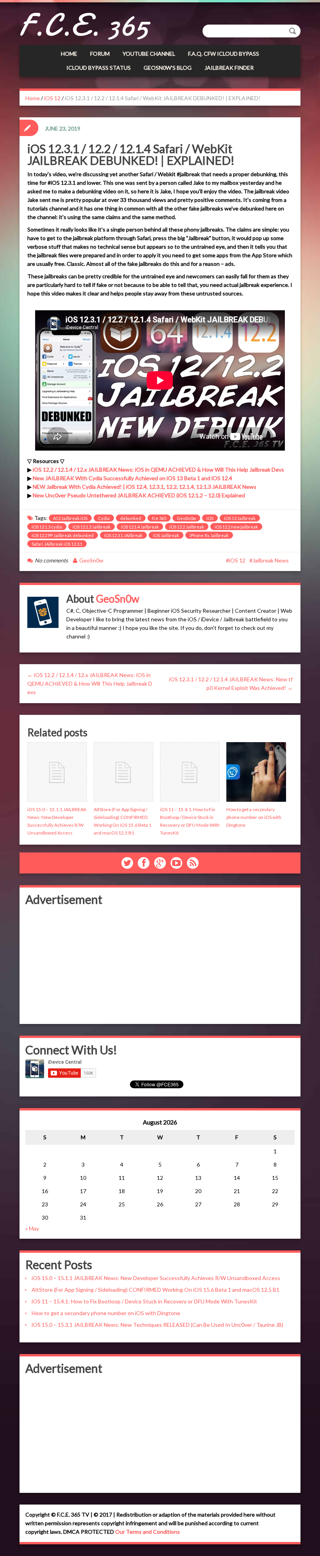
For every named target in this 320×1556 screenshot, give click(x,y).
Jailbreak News (270, 560)
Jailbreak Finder (229, 67)
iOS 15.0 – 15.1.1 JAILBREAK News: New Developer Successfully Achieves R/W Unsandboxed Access (156, 1278)
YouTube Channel (149, 53)
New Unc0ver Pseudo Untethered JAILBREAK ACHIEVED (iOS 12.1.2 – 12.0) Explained (139, 495)
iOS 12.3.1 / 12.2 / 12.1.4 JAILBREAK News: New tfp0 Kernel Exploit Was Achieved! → (231, 683)
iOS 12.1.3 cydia (47, 526)
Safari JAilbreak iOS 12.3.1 (57, 543)
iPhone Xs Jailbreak (209, 535)
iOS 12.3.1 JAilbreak (123, 535)
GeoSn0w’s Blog (168, 67)
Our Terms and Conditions (147, 1531)
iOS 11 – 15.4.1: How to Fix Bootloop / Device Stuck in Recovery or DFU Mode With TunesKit (144, 1301)
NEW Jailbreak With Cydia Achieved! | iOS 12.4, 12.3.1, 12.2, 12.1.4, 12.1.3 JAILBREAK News (144, 486)
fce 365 (159, 518)
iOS (209, 518)
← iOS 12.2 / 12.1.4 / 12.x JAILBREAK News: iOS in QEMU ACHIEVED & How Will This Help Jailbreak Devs (89, 683)
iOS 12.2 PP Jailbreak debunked (63, 535)
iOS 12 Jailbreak (240, 518)
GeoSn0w (186, 518)
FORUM (100, 53)
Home (69, 53)
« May (32, 1228)
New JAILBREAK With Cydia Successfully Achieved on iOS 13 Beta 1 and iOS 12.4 (132, 478)
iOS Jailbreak (166, 535)
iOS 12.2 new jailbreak (236, 526)
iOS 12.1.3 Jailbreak (91, 526)
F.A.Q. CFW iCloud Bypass (223, 53)
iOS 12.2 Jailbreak (186, 526)
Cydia (104, 518)
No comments (51, 560)
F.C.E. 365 (84, 25)
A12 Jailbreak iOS (70, 518)
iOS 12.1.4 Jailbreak (140, 526)
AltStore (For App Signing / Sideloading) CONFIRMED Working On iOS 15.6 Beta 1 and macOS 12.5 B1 (155, 1289)
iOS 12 (52, 98)
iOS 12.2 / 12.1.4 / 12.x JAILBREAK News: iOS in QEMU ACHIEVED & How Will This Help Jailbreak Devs (158, 469)
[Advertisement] (160, 963)
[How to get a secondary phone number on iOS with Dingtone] (256, 772)
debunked (130, 518)
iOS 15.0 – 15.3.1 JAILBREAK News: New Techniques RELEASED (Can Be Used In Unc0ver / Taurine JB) (157, 1324)
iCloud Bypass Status (98, 67)
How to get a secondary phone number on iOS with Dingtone (253, 817)
